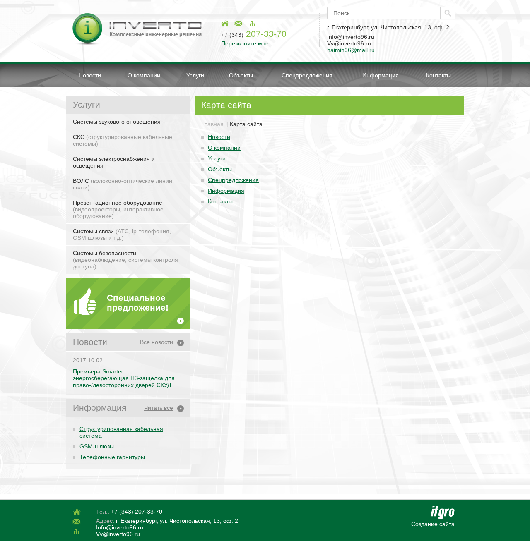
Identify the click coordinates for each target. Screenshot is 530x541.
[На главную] (225, 23)
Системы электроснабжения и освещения (114, 162)
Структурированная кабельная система (121, 432)
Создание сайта (433, 524)
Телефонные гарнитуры (112, 457)
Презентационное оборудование (118, 209)
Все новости (156, 342)
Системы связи (122, 234)
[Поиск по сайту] (447, 13)
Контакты (438, 75)
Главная (212, 124)
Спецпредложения (307, 75)
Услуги (195, 75)
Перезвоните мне (245, 43)
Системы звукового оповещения (117, 121)
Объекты (241, 75)
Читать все (158, 408)
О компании (144, 75)
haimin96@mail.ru (351, 50)
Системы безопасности (125, 260)
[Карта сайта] (252, 23)
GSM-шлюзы (97, 446)
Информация (380, 75)
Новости (90, 75)
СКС (122, 140)
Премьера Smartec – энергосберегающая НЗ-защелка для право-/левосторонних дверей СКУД (124, 378)
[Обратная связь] (238, 23)
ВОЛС (122, 184)
